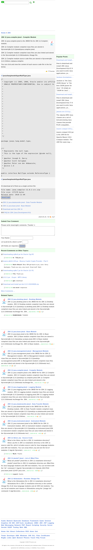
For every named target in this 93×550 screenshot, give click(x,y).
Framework (34, 521)
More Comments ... (8, 291)
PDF (23, 525)
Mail (2, 525)
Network (17, 525)
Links (9, 538)
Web (21, 527)
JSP (45, 523)
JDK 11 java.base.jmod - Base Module (17, 206)
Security (43, 525)
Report (28, 525)
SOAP (10, 527)
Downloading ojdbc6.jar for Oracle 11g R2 (18, 254)
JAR (29, 535)
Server (49, 525)
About (12, 531)
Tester (3, 535)
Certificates (45, 535)
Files (38, 535)
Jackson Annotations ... (64, 77)
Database (25, 521)
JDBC (36, 523)
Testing (16, 527)
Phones (27, 538)
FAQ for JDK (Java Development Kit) (17, 212)
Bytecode (17, 521)
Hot (8, 531)
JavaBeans (29, 523)
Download (6, 197)
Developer (11, 535)
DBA (17, 535)
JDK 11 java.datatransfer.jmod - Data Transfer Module (22, 202)
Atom (32, 531)
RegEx (3, 538)
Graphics (4, 523)
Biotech (10, 521)
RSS (27, 531)
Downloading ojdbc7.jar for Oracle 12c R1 (18, 270)
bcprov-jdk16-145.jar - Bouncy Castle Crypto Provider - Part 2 (25, 261)
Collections (20, 531)
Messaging (9, 525)
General (48, 521)
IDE (13, 523)
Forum (42, 538)
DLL (33, 535)
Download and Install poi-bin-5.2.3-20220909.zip (21, 284)
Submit (22, 246)
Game (42, 521)
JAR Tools (20, 523)
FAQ (37, 538)
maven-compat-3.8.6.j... (65, 129)
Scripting (35, 525)
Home (3, 33)
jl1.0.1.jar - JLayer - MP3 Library (15, 277)
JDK (9, 33)
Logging (51, 523)
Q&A (14, 538)
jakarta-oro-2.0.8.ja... (64, 111)
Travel (33, 538)
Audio (3, 521)
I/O (10, 523)
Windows (23, 535)
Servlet (4, 527)
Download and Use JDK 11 (13, 209)
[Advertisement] (28, 18)
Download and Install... (64, 60)
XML (25, 527)
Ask (36, 531)
